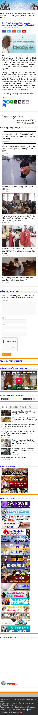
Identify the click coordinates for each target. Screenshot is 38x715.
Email (4, 324)
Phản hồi (23, 407)
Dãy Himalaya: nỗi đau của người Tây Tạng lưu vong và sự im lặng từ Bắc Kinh (18, 148)
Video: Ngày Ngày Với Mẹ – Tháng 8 (14, 457)
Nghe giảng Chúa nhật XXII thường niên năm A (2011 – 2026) (24, 412)
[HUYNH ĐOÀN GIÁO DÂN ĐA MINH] (19, 5)
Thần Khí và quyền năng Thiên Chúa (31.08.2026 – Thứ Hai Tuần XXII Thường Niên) (24, 442)
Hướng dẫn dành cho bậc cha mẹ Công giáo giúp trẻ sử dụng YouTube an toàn (24, 121)
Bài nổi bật (14, 407)
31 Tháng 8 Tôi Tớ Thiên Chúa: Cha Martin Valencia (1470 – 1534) (23, 450)
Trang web (6, 331)
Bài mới (4, 407)
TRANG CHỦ (7, 14)
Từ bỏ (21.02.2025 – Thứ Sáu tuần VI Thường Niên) (13, 116)
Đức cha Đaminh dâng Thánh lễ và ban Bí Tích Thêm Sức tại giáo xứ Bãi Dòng (18, 251)
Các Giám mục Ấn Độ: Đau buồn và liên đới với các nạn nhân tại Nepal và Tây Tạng (18, 136)
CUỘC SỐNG (18, 14)
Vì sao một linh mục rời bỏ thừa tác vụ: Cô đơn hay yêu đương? (17, 279)
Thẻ (30, 407)
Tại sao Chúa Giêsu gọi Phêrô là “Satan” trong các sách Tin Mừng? (24, 418)
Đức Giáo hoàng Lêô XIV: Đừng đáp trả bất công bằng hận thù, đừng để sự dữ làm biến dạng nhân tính (18, 433)
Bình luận (6, 300)
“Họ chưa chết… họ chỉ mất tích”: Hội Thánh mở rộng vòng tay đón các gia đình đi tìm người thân (18, 218)
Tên (4, 318)
